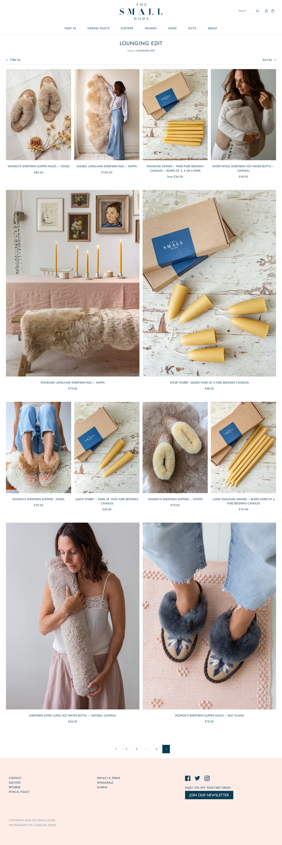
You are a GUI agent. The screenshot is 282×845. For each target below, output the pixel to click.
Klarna (102, 787)
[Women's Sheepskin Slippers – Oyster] (175, 447)
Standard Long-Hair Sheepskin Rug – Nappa (73, 382)
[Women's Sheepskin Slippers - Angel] (38, 447)
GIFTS (192, 28)
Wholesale (105, 783)
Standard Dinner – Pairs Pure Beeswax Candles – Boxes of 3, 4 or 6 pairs (175, 168)
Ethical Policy (19, 792)
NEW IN (70, 28)
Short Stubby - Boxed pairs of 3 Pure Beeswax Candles (209, 382)
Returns (14, 787)
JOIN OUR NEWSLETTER (209, 795)
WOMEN (151, 28)
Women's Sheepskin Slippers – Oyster (175, 499)
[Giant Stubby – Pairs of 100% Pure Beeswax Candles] (106, 447)
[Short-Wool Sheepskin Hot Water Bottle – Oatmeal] (243, 114)
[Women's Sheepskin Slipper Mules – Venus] (38, 114)
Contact (15, 778)
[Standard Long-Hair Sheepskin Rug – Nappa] (72, 283)
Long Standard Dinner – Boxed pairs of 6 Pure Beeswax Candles (244, 501)
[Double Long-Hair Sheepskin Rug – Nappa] (106, 114)
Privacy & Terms (108, 778)
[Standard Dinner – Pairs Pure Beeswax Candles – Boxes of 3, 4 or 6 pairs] (175, 114)
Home (130, 50)
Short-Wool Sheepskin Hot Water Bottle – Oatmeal (243, 168)
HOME (172, 28)
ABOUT (212, 28)
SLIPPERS (127, 28)
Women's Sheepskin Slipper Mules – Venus (38, 166)
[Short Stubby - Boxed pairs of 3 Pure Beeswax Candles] (209, 283)
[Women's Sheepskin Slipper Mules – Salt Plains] (209, 616)
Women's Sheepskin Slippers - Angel (38, 499)
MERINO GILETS (98, 28)
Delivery (15, 783)
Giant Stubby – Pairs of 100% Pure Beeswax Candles (107, 501)
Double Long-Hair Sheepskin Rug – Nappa (107, 166)
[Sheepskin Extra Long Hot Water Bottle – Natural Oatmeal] (72, 616)
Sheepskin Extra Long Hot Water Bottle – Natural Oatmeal (72, 715)
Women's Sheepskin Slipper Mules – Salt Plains (209, 715)
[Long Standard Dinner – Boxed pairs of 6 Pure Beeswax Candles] (243, 447)
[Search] (258, 11)
